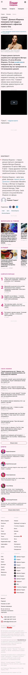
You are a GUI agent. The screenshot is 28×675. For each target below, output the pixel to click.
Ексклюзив (17, 536)
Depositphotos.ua (21, 640)
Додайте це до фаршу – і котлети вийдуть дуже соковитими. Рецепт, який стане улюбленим (14, 297)
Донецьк (3, 564)
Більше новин (14, 443)
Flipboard (19, 581)
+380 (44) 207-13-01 (10, 617)
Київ (2, 556)
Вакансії (3, 598)
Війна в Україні (5, 520)
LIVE (15, 533)
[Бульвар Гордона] (13, 3)
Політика (3, 523)
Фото (15, 539)
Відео (15, 541)
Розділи (16, 517)
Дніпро (3, 569)
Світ (2, 528)
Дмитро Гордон (21, 556)
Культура (3, 533)
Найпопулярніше (7, 274)
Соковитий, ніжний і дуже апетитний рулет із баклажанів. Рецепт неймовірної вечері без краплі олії (9, 263)
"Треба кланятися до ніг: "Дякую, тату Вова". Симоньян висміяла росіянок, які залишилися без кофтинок (13, 373)
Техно (2, 536)
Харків (2, 567)
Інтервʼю (12, 8)
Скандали (21, 8)
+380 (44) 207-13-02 (10, 619)
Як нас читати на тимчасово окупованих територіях (7, 610)
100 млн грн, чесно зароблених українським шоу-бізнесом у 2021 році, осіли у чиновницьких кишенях (14, 505)
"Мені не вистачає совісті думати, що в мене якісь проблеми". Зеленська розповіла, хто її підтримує (15, 279)
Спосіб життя (4, 539)
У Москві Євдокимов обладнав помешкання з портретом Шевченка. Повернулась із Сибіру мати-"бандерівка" (12, 456)
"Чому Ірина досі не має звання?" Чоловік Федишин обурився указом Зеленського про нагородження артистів (13, 394)
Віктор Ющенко (15, 210)
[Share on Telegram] (17, 207)
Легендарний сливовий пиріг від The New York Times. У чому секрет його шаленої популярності (13, 415)
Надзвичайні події (6, 541)
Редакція (3, 601)
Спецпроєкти (17, 549)
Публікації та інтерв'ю (20, 523)
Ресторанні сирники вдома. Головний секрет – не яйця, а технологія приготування (15, 314)
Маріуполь (4, 572)
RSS (18, 584)
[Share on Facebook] (10, 207)
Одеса (2, 561)
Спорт (2, 531)
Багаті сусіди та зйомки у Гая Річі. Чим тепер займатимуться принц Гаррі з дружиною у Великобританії (12, 429)
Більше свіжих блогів (13, 510)
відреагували (13, 121)
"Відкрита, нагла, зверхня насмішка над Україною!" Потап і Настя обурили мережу (13, 387)
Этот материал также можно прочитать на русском (14, 32)
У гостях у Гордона (19, 526)
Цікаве (2, 546)
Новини (4, 8)
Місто (2, 553)
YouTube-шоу (17, 546)
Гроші (2, 526)
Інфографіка (4, 544)
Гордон (3, 14)
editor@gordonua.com (10, 621)
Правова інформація (6, 606)
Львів (2, 559)
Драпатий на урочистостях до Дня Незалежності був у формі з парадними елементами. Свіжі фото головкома (14, 288)
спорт (3, 210)
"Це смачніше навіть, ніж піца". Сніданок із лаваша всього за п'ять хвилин (14, 305)
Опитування (17, 544)
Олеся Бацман (20, 576)
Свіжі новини (6, 368)
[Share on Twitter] (13, 207)
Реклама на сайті (5, 603)
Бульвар (8, 14)
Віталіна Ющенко (6, 213)
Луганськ (3, 574)
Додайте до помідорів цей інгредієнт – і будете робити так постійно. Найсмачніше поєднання (13, 436)
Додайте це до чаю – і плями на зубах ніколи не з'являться (12, 407)
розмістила (19, 62)
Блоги (3, 447)
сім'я (8, 210)
